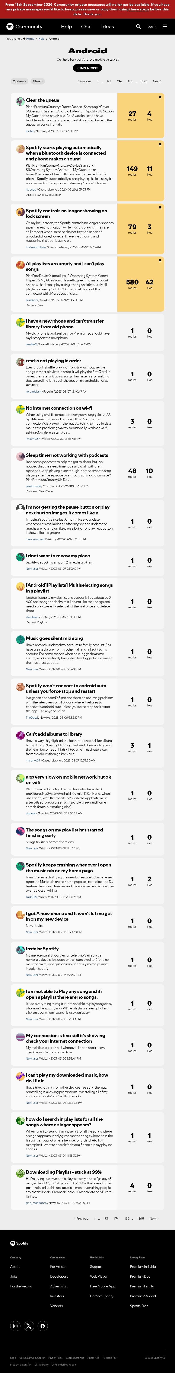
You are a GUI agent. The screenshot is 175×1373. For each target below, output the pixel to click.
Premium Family (142, 1286)
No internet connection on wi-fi (59, 408)
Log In (151, 26)
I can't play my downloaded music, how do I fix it (67, 1077)
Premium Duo (140, 1276)
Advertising (58, 1286)
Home (30, 38)
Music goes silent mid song (54, 638)
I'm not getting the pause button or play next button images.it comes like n (67, 509)
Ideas (107, 26)
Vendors (56, 1305)
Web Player (98, 1276)
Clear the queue (42, 100)
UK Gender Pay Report (64, 1364)
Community (28, 26)
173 (109, 81)
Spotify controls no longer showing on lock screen (66, 213)
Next (156, 81)
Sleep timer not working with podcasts (67, 455)
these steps (139, 9)
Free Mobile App (102, 1286)
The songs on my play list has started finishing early (64, 832)
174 (119, 81)
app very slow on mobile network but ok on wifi (68, 779)
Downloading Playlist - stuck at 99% (64, 1172)
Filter (36, 81)
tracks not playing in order (53, 360)
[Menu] (165, 27)
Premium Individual (144, 1266)
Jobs (14, 1276)
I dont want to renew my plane (58, 555)
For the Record (21, 1286)
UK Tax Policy (41, 1364)
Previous (85, 81)
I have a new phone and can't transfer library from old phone (65, 323)
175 (130, 81)
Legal (13, 1358)
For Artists (58, 1266)
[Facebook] (43, 1326)
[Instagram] (15, 1326)
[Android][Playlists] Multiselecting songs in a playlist (69, 588)
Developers (59, 1276)
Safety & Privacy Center (32, 1358)
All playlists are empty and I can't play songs (65, 266)
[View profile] (20, 101)
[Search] (138, 26)
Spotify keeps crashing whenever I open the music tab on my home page (68, 867)
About (15, 1266)
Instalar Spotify (42, 948)
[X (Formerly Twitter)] (29, 1326)
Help (66, 26)
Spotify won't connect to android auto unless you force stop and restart (66, 688)
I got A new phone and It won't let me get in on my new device (69, 916)
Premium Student (143, 1296)
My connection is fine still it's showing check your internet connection (65, 1038)
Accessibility (109, 1358)
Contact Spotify (102, 1296)
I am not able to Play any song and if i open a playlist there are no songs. (64, 994)
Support (96, 1266)
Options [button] (18, 81)
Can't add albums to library (54, 734)
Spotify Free (139, 1305)
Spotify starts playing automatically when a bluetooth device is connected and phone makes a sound (66, 153)
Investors (57, 1296)
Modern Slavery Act (20, 1364)
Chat (86, 26)
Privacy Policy (55, 1358)
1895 (143, 81)
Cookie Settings (75, 1358)
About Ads (93, 1358)
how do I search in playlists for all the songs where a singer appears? (64, 1122)
